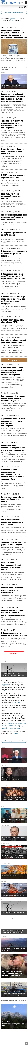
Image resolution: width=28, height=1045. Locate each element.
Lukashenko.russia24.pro (7, 918)
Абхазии (12, 728)
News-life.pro (22, 723)
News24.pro (4, 785)
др (20, 725)
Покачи (4, 27)
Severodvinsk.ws (5, 863)
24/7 (12, 20)
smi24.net (4, 686)
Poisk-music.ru (5, 825)
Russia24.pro (5, 684)
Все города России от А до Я (14, 12)
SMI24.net (17, 702)
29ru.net (3, 899)
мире (18, 728)
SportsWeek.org (6, 725)
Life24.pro (14, 725)
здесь (16, 733)
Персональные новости (8, 68)
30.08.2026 (22, 7)
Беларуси (5, 728)
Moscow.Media (12, 723)
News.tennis (4, 881)
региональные (14, 19)
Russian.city (4, 981)
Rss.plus (3, 72)
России (24, 727)
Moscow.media (5, 843)
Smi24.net (3, 661)
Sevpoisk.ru (4, 936)
